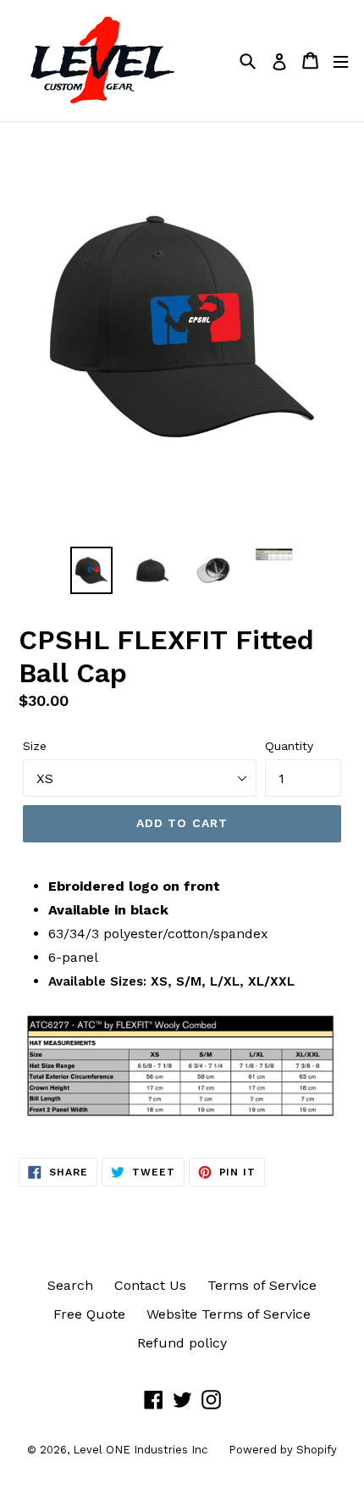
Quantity (289, 746)
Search (70, 1285)
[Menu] (341, 60)
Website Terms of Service (228, 1314)
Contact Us (150, 1285)
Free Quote (89, 1314)
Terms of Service (262, 1285)
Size (35, 746)
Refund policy (182, 1343)
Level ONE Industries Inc (140, 1449)
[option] (91, 570)
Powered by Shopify (283, 1449)
